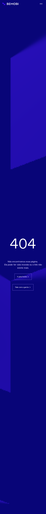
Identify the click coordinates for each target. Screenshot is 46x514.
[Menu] (41, 3)
